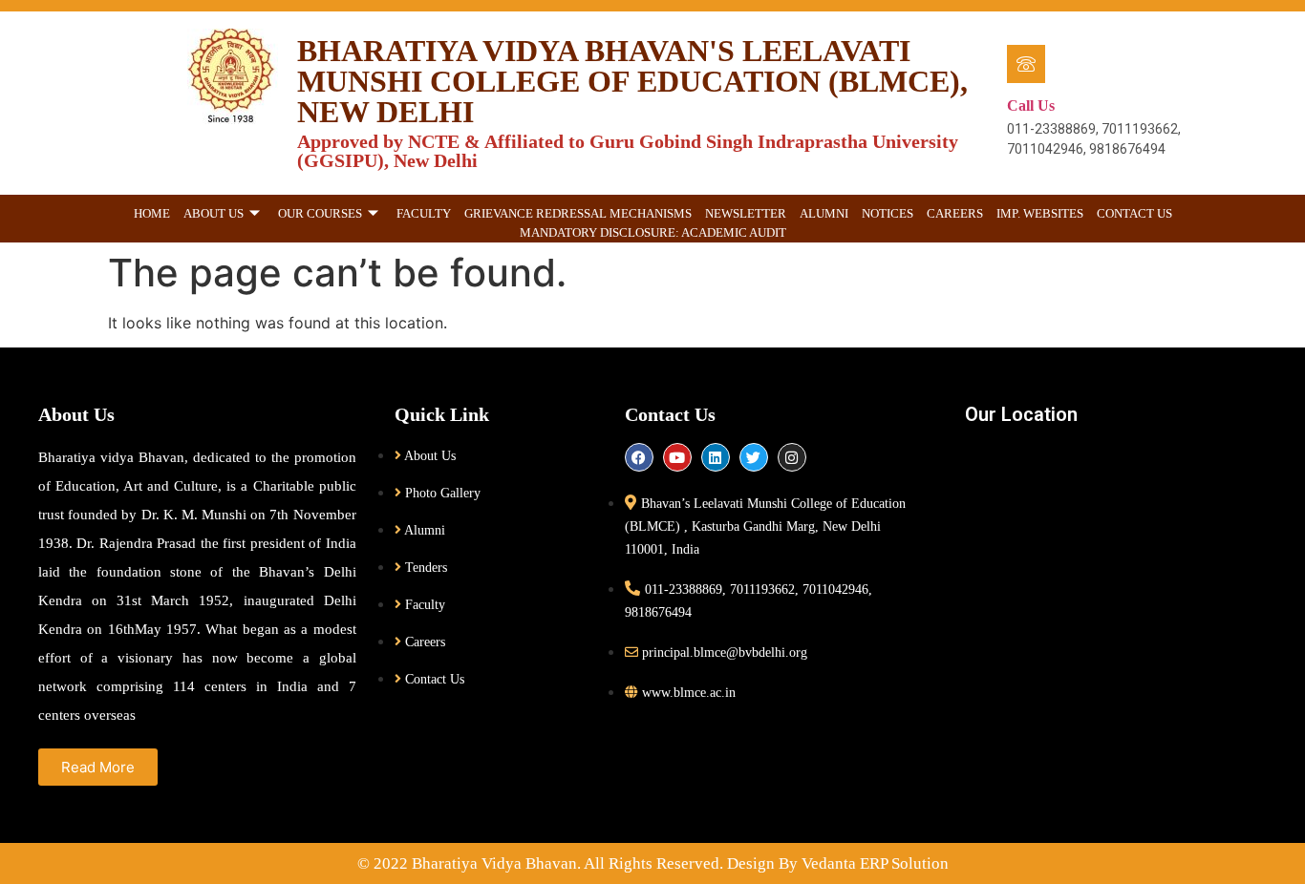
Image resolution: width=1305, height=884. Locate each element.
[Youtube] (677, 457)
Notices (887, 213)
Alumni (824, 213)
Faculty (423, 213)
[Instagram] (792, 457)
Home (152, 213)
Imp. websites (1039, 213)
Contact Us (1134, 213)
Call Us (1031, 105)
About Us (213, 213)
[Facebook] (639, 457)
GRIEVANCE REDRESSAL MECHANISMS (578, 213)
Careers (955, 213)
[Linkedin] (715, 457)
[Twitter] (753, 457)
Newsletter (745, 213)
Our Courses (320, 213)
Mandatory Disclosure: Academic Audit (653, 232)
